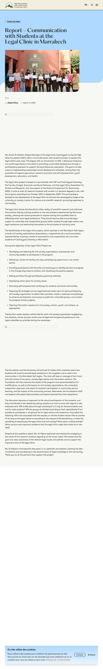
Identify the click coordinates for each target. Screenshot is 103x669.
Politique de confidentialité (58, 660)
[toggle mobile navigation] (97, 5)
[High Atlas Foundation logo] (16, 5)
